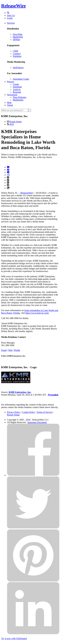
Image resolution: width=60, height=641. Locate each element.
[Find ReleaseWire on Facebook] (33, 475)
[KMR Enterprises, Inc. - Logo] (15, 382)
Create (16, 84)
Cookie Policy (28, 412)
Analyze (17, 89)
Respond (17, 92)
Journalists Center (21, 79)
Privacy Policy (13, 412)
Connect (17, 53)
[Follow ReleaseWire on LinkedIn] (33, 633)
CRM (15, 51)
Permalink (53, 395)
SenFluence (18, 67)
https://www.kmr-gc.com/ (37, 313)
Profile (17, 350)
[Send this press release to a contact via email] (8, 167)
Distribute (17, 87)
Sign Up (11, 15)
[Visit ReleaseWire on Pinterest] (33, 580)
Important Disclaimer (37, 422)
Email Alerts (15, 121)
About (10, 105)
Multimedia (18, 100)
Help (9, 102)
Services (11, 23)
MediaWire (18, 37)
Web (10, 350)
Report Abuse (13, 415)
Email (4, 350)
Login (10, 18)
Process (10, 81)
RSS (12, 124)
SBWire (16, 39)
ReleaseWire (13, 5)
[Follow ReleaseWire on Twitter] (33, 528)
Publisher (17, 56)
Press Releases (19, 97)
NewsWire (18, 34)
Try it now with (14, 638)
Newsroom (12, 94)
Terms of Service (44, 412)
